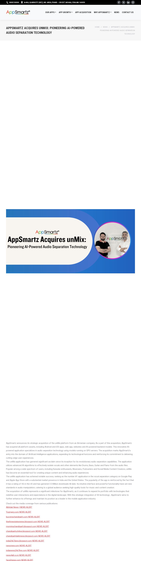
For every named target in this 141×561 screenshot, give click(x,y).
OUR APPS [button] (50, 12)
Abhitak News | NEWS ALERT (19, 507)
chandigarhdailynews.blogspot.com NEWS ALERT (28, 536)
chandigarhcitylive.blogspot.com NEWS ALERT (27, 531)
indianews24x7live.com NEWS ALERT (22, 550)
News (105, 27)
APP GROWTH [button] (65, 12)
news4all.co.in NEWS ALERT (18, 555)
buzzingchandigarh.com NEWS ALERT (23, 517)
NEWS (116, 12)
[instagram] (133, 2)
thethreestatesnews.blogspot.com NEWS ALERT (28, 521)
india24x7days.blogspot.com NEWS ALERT (25, 541)
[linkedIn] (128, 2)
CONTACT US (128, 12)
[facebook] (119, 2)
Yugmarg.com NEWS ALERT (18, 512)
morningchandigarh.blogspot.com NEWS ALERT (27, 526)
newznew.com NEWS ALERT (19, 545)
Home (97, 27)
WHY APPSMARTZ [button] (102, 12)
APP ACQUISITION (83, 12)
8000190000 (14, 2)
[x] (124, 2)
